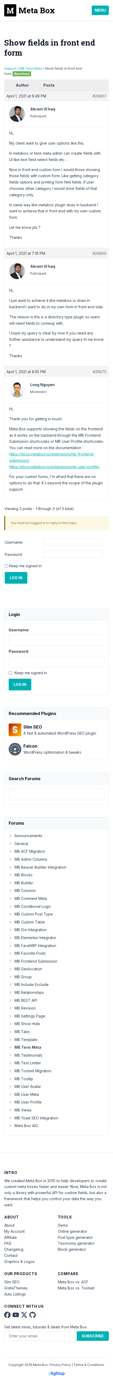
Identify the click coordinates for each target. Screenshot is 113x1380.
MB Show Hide (27, 1023)
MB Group (23, 977)
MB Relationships (29, 992)
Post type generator (75, 1237)
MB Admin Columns (30, 859)
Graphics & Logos (19, 1261)
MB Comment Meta (30, 898)
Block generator (72, 1249)
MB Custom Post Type (33, 914)
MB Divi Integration (30, 929)
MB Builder (23, 883)
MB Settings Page (29, 1016)
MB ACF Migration (29, 851)
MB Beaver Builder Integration (40, 867)
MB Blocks (23, 875)
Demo (63, 1225)
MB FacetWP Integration (35, 945)
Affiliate (10, 1237)
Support (10, 68)
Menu (100, 10)
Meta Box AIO (26, 1125)
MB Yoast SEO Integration (36, 1118)
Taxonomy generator (76, 1243)
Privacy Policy (60, 1365)
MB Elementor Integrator (35, 937)
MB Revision (25, 1008)
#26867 (99, 96)
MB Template (25, 1039)
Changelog (13, 1249)
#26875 (99, 371)
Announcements (28, 835)
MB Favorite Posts (30, 953)
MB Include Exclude (31, 984)
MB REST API (25, 1000)
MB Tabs (22, 1031)
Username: (14, 542)
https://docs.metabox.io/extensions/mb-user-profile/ (54, 467)
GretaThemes (16, 1288)
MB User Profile (28, 1102)
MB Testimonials (28, 1055)
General (21, 843)
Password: (14, 554)
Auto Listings (15, 1294)
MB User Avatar (27, 1086)
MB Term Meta (30, 68)
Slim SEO (11, 1282)
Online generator (72, 1231)
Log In (16, 577)
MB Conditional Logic (32, 906)
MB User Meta (26, 1094)
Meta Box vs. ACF (73, 1282)
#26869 (99, 253)
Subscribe (93, 1336)
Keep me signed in (25, 566)
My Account (14, 1231)
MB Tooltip (23, 1079)
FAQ (7, 1243)
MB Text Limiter (27, 1063)
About (9, 1225)
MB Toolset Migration (32, 1071)
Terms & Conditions (89, 1365)
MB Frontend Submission (35, 961)
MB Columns (25, 890)
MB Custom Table (29, 922)
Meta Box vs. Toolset (76, 1288)
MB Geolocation (28, 969)
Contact (11, 1255)
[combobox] (56, 794)
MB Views (23, 1110)
